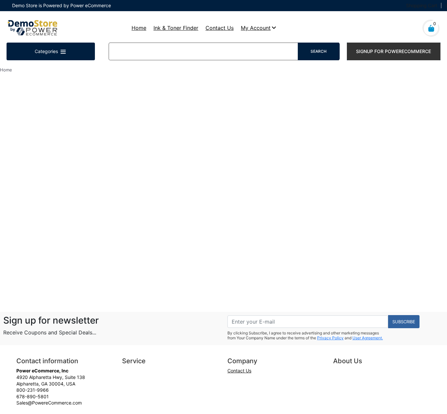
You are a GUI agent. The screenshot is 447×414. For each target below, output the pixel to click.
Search (319, 51)
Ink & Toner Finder (175, 28)
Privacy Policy (330, 337)
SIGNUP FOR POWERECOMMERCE (393, 51)
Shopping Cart (421, 5)
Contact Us (220, 28)
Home (139, 28)
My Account (256, 28)
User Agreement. (367, 337)
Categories (47, 51)
